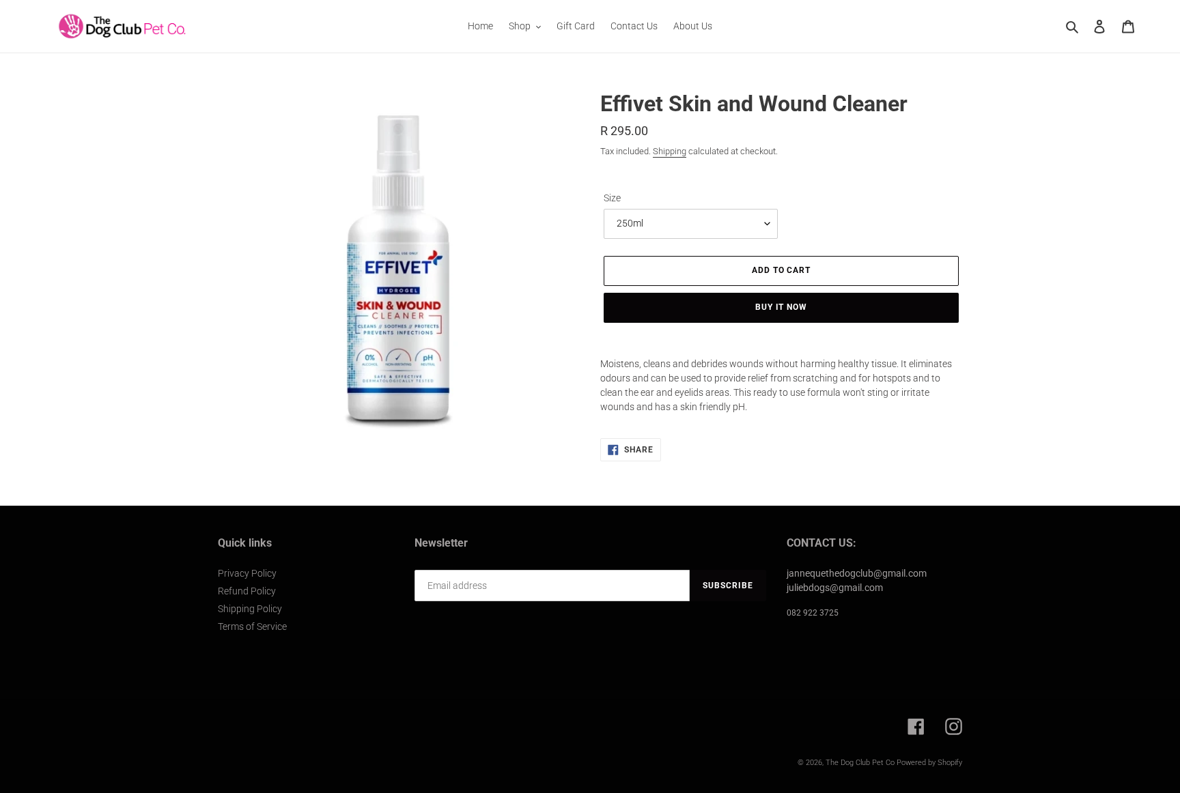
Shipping (669, 151)
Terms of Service (252, 626)
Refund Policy (247, 591)
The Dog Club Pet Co (860, 762)
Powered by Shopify (929, 762)
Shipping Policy (250, 608)
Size (612, 197)
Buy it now (781, 307)
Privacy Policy (247, 573)
